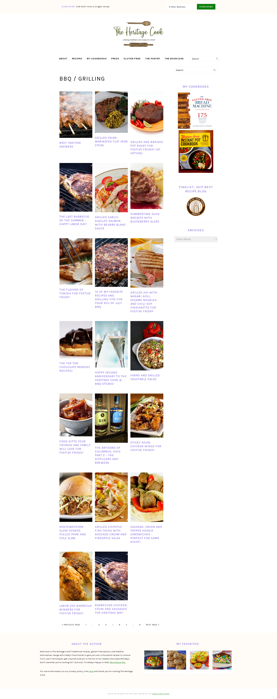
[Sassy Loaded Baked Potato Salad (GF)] (153, 660)
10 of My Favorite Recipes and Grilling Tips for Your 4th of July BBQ (109, 299)
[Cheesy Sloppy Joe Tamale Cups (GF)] (199, 660)
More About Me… (118, 662)
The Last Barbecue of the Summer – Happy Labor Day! (74, 220)
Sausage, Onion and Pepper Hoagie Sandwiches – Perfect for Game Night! (146, 534)
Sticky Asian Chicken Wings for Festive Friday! (145, 446)
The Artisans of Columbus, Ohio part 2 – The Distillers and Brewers (108, 455)
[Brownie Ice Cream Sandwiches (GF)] (222, 660)
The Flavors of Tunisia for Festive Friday (75, 293)
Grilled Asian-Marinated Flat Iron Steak (111, 141)
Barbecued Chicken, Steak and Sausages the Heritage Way (111, 609)
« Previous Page (71, 625)
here (91, 671)
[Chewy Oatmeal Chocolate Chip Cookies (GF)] (176, 660)
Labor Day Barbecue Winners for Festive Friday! (75, 609)
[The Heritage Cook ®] (138, 48)
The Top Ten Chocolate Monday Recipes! (74, 367)
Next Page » (152, 625)
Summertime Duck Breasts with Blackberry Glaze (145, 217)
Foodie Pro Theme (161, 694)
